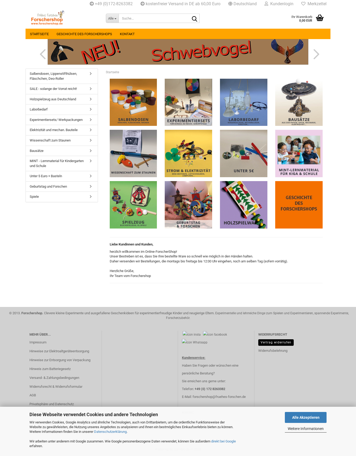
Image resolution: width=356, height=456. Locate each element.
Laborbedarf (39, 109)
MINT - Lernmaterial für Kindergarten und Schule (57, 163)
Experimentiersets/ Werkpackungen (56, 120)
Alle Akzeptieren (306, 417)
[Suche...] (195, 18)
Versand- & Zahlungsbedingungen (54, 378)
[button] (242, 4)
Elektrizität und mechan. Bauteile (54, 130)
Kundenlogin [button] (280, 3)
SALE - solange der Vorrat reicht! (53, 89)
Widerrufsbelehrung (272, 351)
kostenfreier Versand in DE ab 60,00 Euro (182, 3)
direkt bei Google (223, 441)
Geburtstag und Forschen (48, 186)
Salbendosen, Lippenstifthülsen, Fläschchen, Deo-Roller (53, 76)
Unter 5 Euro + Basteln (46, 176)
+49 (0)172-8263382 (113, 3)
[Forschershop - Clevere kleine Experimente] (63, 18)
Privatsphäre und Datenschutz (51, 404)
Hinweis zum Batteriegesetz (50, 369)
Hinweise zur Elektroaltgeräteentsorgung (59, 351)
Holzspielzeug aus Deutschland (53, 99)
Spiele (34, 197)
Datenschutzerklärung (110, 432)
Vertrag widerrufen (276, 342)
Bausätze (37, 151)
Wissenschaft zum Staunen (50, 140)
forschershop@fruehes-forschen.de (219, 397)
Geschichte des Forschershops (84, 34)
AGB (32, 395)
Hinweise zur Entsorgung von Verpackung (59, 360)
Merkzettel (316, 3)
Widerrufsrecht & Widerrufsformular (55, 387)
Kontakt (127, 34)
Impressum (37, 342)
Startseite (39, 34)
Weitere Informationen (306, 429)
